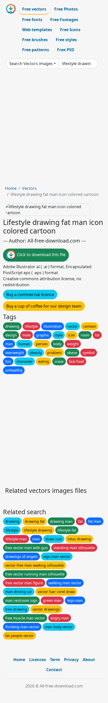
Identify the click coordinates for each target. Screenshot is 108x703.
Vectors (29, 188)
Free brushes (35, 39)
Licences (37, 659)
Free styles (66, 39)
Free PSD (65, 49)
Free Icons (70, 29)
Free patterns (35, 49)
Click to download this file (41, 255)
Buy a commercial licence (30, 294)
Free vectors (34, 9)
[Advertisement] (54, 129)
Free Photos (66, 9)
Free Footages (64, 19)
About (89, 659)
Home (11, 188)
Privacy (71, 659)
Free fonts (32, 19)
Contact (54, 669)
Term (55, 659)
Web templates (37, 29)
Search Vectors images (31, 63)
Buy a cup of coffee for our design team (44, 306)
